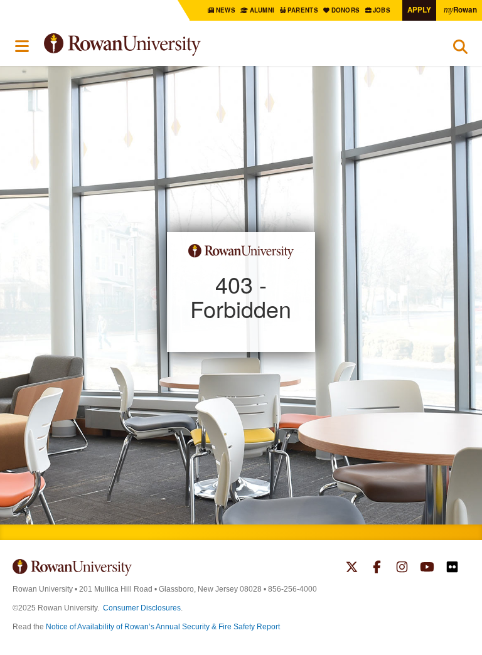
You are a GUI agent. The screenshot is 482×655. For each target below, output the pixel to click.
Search (460, 50)
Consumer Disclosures (142, 608)
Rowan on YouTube (427, 568)
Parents (303, 10)
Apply (419, 9)
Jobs (382, 10)
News (226, 10)
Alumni (262, 10)
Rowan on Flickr (452, 568)
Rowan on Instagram (402, 568)
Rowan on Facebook (377, 568)
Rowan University (154, 44)
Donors (346, 10)
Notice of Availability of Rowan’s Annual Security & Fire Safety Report (163, 626)
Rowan (460, 9)
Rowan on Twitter (352, 568)
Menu (23, 46)
